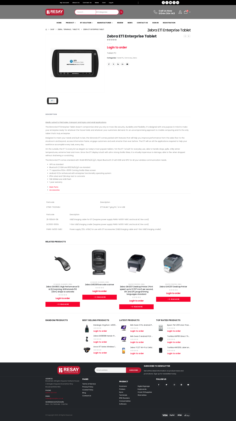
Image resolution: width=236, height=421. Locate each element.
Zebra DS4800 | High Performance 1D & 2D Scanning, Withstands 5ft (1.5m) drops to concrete (62, 289)
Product (70, 23)
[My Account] (180, 12)
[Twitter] (166, 384)
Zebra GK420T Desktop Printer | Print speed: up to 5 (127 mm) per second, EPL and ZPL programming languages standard (136, 290)
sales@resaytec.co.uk (54, 398)
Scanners (64, 284)
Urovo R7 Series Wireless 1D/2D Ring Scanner (112, 346)
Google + (123, 64)
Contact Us (87, 3)
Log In (111, 3)
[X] (167, 2)
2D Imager (56, 284)
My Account (64, 3)
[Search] (121, 12)
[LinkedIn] (177, 2)
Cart (104, 3)
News (97, 3)
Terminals (128, 58)
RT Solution (85, 23)
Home (59, 23)
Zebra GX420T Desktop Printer (173, 286)
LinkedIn (118, 64)
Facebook (109, 64)
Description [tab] (51, 114)
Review (120, 23)
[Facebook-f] (158, 384)
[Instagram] (174, 2)
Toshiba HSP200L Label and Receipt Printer (185, 347)
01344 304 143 (51, 392)
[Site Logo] (54, 12)
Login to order (117, 47)
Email (127, 64)
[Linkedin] (181, 384)
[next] (189, 36)
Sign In (155, 23)
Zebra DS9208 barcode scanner (99, 284)
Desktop (131, 284)
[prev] (185, 36)
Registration (169, 23)
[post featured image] (87, 328)
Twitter (113, 64)
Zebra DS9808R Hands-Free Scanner (109, 336)
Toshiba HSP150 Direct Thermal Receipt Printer (186, 336)
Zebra (135, 58)
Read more (64, 304)
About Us (76, 3)
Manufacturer (104, 23)
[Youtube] (170, 2)
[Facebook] (163, 2)
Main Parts (53, 187)
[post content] (62, 263)
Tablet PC (120, 58)
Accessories (54, 190)
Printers (137, 284)
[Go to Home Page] (46, 29)
